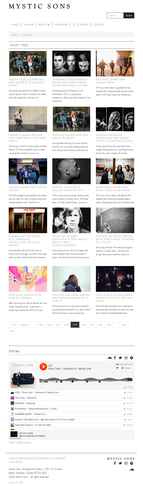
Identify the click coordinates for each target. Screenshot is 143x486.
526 (49, 324)
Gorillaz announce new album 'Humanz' (70, 136)
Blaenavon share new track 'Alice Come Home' (113, 188)
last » (13, 330)
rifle (21, 482)
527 (58, 324)
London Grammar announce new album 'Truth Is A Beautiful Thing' (114, 138)
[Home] (39, 6)
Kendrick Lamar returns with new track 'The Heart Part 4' (27, 138)
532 (101, 324)
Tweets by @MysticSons (20, 442)
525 (41, 324)
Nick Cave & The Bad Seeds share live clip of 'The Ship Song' (114, 298)
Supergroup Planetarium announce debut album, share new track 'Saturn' (70, 82)
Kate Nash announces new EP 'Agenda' (25, 296)
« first (13, 324)
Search (129, 15)
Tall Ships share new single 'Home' (110, 81)
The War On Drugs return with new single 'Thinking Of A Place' (115, 239)
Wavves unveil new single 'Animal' (28, 188)
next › (123, 324)
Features (60, 24)
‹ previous (24, 324)
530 (83, 324)
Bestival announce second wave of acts (68, 188)
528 (66, 324)
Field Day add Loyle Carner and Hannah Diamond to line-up (71, 298)
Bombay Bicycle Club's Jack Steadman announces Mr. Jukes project (24, 241)
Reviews (43, 24)
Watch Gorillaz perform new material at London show (26, 82)
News (27, 24)
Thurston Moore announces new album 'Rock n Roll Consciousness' (69, 241)
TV (74, 24)
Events (84, 24)
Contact (98, 24)
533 (109, 324)
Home (14, 24)
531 (92, 324)
